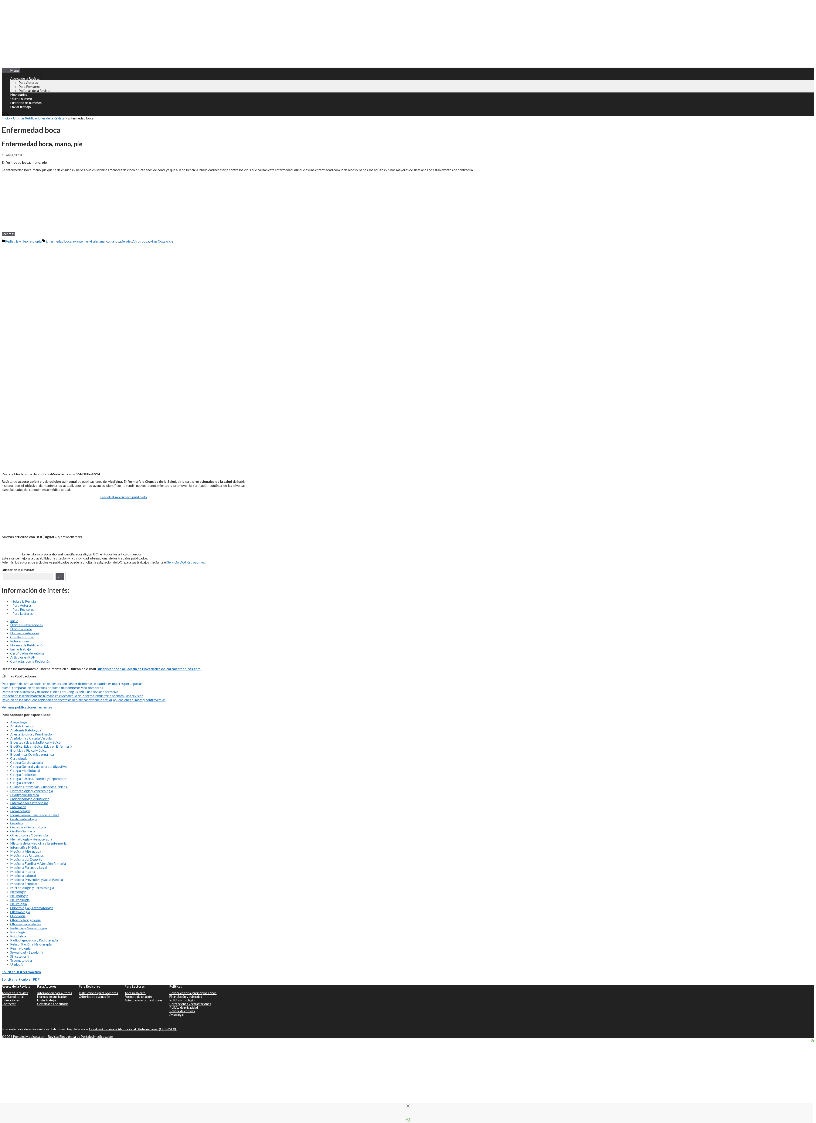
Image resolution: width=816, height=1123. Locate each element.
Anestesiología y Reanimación (32, 734)
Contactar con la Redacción (30, 661)
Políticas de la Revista (34, 90)
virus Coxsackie (161, 241)
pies (129, 241)
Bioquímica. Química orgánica (32, 754)
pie (122, 241)
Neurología (18, 904)
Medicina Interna (22, 871)
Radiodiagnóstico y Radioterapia (34, 940)
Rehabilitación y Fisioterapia (31, 944)
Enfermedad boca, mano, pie (42, 144)
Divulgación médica (24, 795)
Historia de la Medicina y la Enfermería (38, 843)
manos (114, 241)
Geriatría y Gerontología (28, 827)
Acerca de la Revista (25, 78)
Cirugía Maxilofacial (25, 770)
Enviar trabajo (20, 107)
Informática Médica (24, 847)
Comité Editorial (22, 637)
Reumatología (20, 948)
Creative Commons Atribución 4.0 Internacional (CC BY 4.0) (133, 1029)
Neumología (19, 896)
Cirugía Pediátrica (23, 774)
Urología (16, 964)
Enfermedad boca (59, 241)
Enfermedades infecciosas (29, 803)
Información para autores (54, 993)
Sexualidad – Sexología (26, 952)
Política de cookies (182, 1011)
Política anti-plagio (182, 1000)
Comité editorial (13, 996)
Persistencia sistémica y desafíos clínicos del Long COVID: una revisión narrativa (60, 692)
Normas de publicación (52, 996)
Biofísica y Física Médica (28, 750)
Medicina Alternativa (25, 851)
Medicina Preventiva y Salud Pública (36, 879)
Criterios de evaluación (94, 996)
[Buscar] (59, 576)
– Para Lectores (21, 613)
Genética (16, 823)
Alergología (18, 722)
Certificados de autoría (27, 653)
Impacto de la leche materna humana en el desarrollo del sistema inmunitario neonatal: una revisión (72, 696)
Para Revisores (29, 86)
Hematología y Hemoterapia (31, 839)
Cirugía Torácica (22, 783)
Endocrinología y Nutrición (29, 799)
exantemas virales (86, 241)
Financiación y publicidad (185, 996)
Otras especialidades (25, 924)
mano (104, 241)
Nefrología (18, 892)
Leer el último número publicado (123, 497)
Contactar (9, 1004)
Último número (21, 99)
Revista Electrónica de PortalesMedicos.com (80, 1036)
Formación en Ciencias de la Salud (34, 815)
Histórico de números (26, 103)
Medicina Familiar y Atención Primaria (38, 863)
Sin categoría (19, 956)
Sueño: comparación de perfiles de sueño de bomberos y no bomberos (52, 688)
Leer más (8, 234)
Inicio (6, 118)
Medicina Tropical (23, 884)
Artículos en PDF (22, 657)
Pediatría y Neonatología (23, 241)
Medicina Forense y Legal (28, 867)
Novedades (18, 94)
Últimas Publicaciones (26, 625)
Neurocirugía (20, 900)
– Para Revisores (22, 609)
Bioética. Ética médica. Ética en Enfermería (41, 746)
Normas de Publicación (27, 645)
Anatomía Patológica (25, 730)
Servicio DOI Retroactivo (185, 562)
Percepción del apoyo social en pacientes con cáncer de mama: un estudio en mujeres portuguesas (72, 683)
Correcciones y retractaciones (190, 1004)
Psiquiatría (18, 936)
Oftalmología (20, 912)
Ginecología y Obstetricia (29, 835)
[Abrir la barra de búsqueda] (5, 114)
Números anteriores (24, 633)
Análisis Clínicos (22, 726)
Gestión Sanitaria (22, 831)
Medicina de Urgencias (27, 855)
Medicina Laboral (23, 875)
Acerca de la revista (15, 993)
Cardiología (18, 758)
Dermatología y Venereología (31, 791)
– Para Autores (21, 605)
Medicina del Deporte (26, 859)
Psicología (18, 932)
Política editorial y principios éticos (193, 993)
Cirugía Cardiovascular (27, 762)
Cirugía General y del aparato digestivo (38, 766)
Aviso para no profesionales (144, 1000)
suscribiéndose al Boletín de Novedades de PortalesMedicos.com (149, 669)
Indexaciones (19, 641)
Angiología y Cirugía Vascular (31, 738)
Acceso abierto (135, 993)
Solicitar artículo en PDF (21, 979)
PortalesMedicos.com (29, 1036)
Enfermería (18, 807)
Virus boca (141, 241)
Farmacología (20, 811)
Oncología (18, 916)
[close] (408, 1106)
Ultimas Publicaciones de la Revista (38, 118)
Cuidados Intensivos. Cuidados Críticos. (39, 787)
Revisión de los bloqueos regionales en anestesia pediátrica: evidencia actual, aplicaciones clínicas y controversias (84, 700)
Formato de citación (138, 996)
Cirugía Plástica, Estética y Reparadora (38, 779)
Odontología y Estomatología (31, 908)
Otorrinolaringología (25, 920)
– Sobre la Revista (23, 601)
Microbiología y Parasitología (32, 888)
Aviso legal (176, 1015)
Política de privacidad (183, 1007)
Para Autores (28, 82)
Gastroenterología (23, 819)
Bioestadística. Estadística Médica (35, 742)
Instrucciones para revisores (98, 993)
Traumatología (21, 960)
